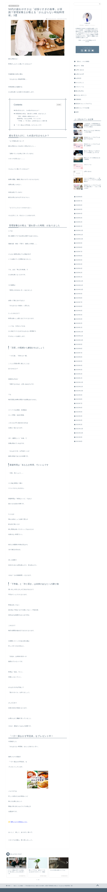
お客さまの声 (80, 74)
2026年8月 (79, 196)
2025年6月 (79, 255)
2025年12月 (79, 230)
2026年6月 (79, 205)
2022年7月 (79, 403)
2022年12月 (79, 382)
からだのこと (80, 82)
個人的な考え (80, 91)
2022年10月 (79, 390)
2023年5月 (79, 361)
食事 (77, 112)
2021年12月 (79, 428)
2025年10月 (79, 239)
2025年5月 (79, 260)
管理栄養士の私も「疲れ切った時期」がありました (30, 113)
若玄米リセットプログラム (84, 103)
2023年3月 (79, 369)
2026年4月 (79, 213)
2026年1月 (79, 226)
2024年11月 (79, 285)
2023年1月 (79, 378)
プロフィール (80, 86)
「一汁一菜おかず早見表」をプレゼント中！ (28, 125)
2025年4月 (79, 264)
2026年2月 (79, 222)
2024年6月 (79, 306)
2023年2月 (79, 374)
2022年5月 (79, 412)
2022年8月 (79, 399)
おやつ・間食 (80, 65)
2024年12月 (79, 281)
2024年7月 (79, 302)
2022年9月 (79, 395)
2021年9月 (79, 437)
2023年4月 (79, 365)
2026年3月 (79, 217)
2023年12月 (79, 331)
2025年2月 (79, 272)
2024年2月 (79, 323)
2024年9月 (79, 293)
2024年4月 (79, 314)
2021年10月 (79, 433)
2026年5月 (79, 209)
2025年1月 (79, 277)
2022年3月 (79, 420)
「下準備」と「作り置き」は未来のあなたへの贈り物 (32, 120)
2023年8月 (79, 348)
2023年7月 (79, 352)
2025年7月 (79, 251)
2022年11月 (79, 386)
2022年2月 (79, 424)
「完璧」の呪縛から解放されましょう (27, 116)
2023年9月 (79, 344)
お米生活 (78, 78)
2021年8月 (79, 441)
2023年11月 (79, 336)
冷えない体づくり (81, 95)
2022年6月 (79, 407)
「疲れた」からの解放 (13, 5)
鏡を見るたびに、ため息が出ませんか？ (27, 110)
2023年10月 (79, 340)
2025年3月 (79, 268)
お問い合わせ (80, 70)
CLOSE (59, 104)
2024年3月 (79, 319)
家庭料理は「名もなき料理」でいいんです (29, 118)
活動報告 (78, 99)
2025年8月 (79, 247)
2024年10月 (79, 289)
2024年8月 (79, 298)
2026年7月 (79, 201)
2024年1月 (79, 327)
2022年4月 (79, 416)
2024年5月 (79, 310)
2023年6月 (79, 357)
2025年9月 (79, 243)
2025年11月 (79, 234)
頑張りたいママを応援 (82, 108)
